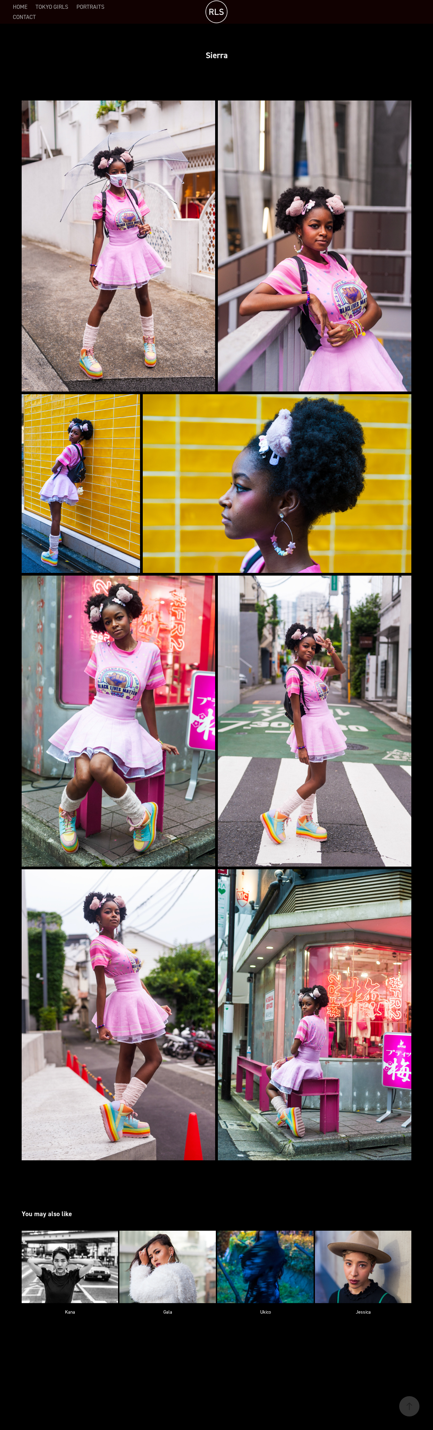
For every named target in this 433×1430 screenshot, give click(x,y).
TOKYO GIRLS (52, 6)
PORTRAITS (90, 6)
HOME (20, 6)
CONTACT (24, 17)
